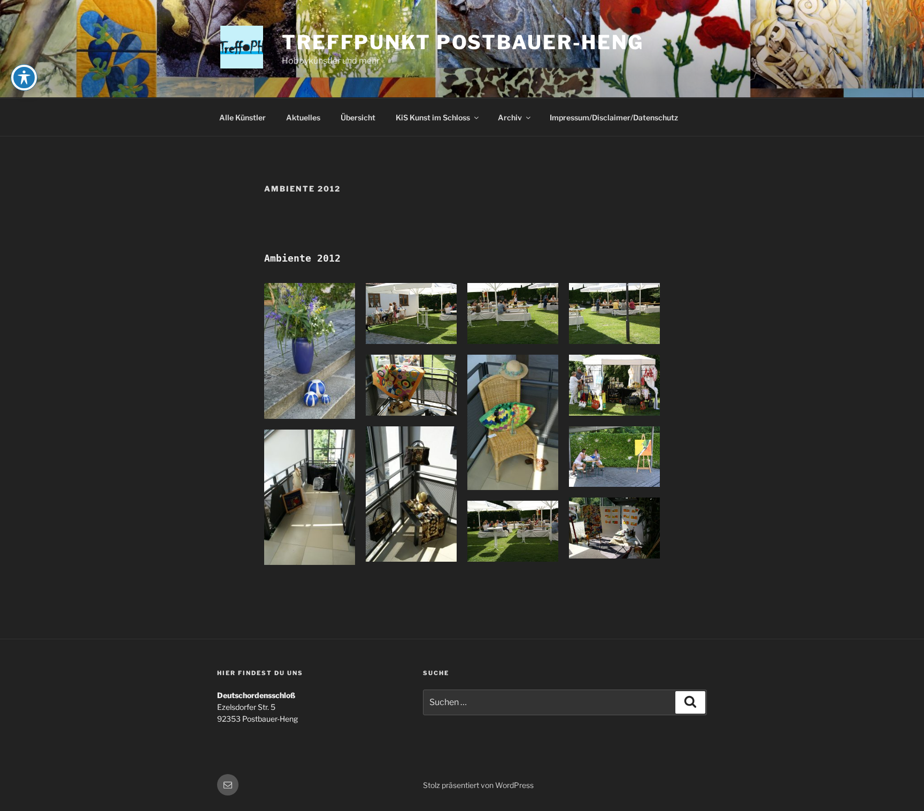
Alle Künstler (242, 117)
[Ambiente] (309, 351)
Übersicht (358, 117)
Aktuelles (303, 117)
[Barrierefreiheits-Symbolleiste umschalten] (24, 77)
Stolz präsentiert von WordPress (478, 785)
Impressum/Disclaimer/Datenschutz (614, 117)
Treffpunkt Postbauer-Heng (463, 42)
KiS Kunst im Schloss (433, 117)
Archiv (510, 117)
